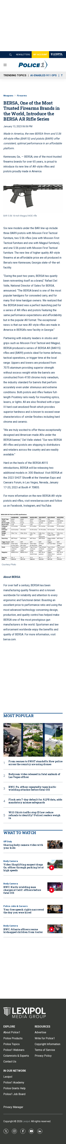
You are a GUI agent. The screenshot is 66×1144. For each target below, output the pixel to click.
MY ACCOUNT (40, 54)
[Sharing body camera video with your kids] (55, 844)
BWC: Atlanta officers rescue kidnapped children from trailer (23, 931)
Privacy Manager (13, 1107)
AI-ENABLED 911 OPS (43, 75)
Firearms (22, 95)
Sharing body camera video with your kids (23, 846)
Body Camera (10, 861)
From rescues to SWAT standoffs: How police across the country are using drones (35, 763)
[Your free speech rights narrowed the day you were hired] (55, 909)
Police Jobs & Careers (15, 906)
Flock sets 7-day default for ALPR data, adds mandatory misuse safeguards (35, 801)
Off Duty (7, 841)
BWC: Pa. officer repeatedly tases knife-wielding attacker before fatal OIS (32, 788)
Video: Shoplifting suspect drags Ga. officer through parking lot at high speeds (23, 867)
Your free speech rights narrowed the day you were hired (23, 911)
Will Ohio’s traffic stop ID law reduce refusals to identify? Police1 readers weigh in (34, 815)
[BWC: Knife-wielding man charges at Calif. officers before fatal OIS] (55, 886)
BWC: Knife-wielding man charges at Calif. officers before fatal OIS (22, 889)
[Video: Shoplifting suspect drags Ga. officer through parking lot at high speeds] (55, 864)
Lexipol (26, 1121)
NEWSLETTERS (23, 54)
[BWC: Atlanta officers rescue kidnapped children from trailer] (55, 928)
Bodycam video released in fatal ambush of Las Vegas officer (34, 776)
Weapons (8, 95)
